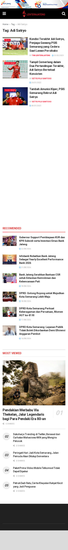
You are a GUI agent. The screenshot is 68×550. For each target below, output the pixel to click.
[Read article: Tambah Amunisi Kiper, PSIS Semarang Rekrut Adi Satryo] (15, 96)
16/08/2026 (26, 338)
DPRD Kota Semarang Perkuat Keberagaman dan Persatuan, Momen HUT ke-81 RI (41, 312)
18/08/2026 (26, 286)
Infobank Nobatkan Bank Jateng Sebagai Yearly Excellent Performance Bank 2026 (41, 259)
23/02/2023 (59, 55)
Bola (7, 40)
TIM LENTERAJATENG (41, 55)
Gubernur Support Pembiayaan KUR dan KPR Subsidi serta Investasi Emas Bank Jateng (42, 241)
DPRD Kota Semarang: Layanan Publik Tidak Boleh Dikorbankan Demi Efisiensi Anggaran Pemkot (42, 330)
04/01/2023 (36, 106)
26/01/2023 (36, 83)
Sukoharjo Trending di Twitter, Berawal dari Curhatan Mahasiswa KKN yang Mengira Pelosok (36, 437)
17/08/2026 (26, 320)
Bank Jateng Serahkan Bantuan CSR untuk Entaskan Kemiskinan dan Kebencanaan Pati (39, 278)
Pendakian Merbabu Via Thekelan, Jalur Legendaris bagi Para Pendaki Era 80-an (24, 414)
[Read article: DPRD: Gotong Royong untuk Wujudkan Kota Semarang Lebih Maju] (10, 297)
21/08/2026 (26, 267)
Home (5, 24)
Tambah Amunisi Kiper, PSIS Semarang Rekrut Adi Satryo (47, 93)
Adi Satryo (22, 24)
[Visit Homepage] (34, 13)
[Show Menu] (4, 13)
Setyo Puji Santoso (41, 79)
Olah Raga (10, 63)
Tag (13, 24)
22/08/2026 (26, 249)
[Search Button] (63, 13)
